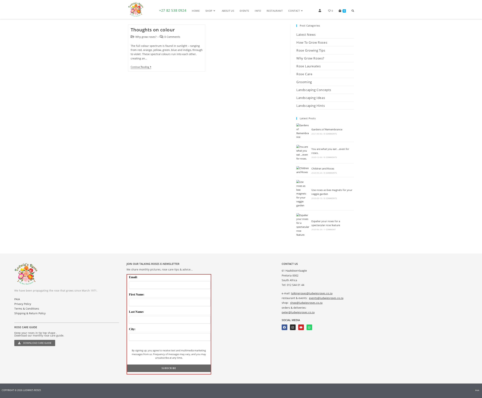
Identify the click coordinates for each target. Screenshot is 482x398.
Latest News (306, 34)
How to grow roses (311, 42)
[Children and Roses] (302, 170)
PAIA (17, 299)
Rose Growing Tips (310, 50)
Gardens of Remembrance (326, 129)
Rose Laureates (308, 66)
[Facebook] (284, 327)
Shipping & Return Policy (30, 313)
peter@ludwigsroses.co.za (298, 312)
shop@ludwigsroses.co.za (306, 303)
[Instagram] (293, 327)
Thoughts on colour (153, 30)
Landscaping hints (310, 105)
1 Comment (330, 229)
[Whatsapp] (309, 327)
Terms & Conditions (26, 308)
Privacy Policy (22, 304)
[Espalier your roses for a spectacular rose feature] (302, 225)
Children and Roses (322, 168)
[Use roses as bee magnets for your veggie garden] (302, 193)
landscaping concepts (313, 90)
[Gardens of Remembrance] (302, 131)
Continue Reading (141, 67)
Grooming (304, 82)
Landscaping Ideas (310, 98)
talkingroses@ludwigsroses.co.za (312, 293)
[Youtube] (301, 327)
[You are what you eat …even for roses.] (302, 152)
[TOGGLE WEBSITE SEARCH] (353, 11)
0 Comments (172, 37)
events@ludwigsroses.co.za (326, 298)
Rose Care (304, 74)
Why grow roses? (145, 37)
